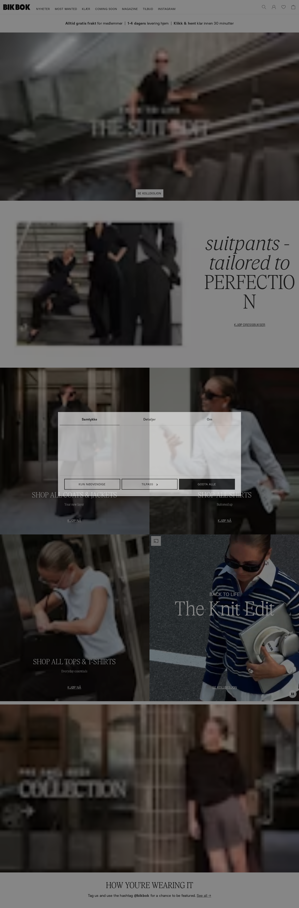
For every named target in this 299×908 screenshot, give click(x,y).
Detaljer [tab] (149, 419)
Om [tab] (209, 419)
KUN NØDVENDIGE (92, 484)
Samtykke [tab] (89, 419)
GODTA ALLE (207, 484)
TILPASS (147, 484)
